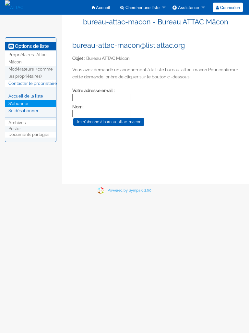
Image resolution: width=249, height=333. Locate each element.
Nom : (78, 106)
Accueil (102, 7)
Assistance (188, 7)
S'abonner (18, 103)
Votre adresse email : (93, 90)
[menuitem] (101, 7)
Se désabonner (23, 110)
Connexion (229, 7)
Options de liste (31, 46)
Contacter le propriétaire (32, 83)
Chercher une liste (142, 7)
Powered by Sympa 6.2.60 (129, 190)
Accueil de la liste (25, 96)
